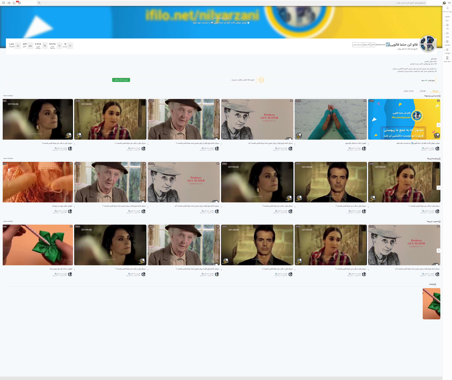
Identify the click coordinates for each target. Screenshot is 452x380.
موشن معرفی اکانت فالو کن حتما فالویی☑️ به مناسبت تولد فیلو (418, 143)
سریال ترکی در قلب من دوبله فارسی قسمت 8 (351, 206)
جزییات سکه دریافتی (121, 80)
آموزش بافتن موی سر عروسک (62, 206)
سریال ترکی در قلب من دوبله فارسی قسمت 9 (57, 143)
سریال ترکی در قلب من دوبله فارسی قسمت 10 (130, 143)
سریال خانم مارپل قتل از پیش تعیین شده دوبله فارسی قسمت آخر (270, 143)
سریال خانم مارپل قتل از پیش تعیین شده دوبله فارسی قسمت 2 (197, 143)
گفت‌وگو (367, 44)
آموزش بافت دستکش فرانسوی (355, 143)
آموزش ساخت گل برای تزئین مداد (61, 269)
